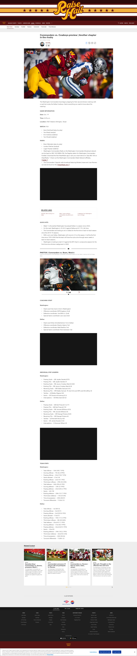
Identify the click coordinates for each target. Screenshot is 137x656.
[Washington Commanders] (68, 644)
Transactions (63, 629)
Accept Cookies (116, 652)
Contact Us (111, 615)
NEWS (23, 612)
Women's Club (111, 626)
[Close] (134, 652)
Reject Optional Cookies (105, 652)
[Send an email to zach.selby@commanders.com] (49, 45)
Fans (51, 624)
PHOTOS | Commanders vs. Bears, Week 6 (57, 253)
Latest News (23, 615)
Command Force (111, 622)
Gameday (23, 617)
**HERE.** (45, 160)
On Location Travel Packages (93, 633)
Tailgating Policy (77, 619)
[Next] (79, 292)
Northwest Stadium (77, 612)
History (63, 631)
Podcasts (37, 622)
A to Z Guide (77, 617)
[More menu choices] (51, 23)
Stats (63, 626)
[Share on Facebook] (86, 43)
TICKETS (93, 612)
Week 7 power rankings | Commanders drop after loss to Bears (66, 215)
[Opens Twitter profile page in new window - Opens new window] (46, 45)
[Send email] (92, 43)
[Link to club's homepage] (4, 23)
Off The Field (23, 619)
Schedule (63, 617)
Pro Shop (111, 629)
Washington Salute (111, 619)
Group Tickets (93, 624)
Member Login (94, 615)
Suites (94, 629)
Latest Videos (37, 615)
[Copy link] (95, 43)
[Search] (118, 23)
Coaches (63, 622)
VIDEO (37, 612)
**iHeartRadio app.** (63, 165)
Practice (50, 619)
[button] (68, 184)
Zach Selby (48, 42)
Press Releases (24, 622)
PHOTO (50, 612)
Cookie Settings (93, 652)
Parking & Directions (77, 615)
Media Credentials (111, 631)
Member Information (94, 631)
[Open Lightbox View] (68, 277)
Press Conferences (37, 619)
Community (23, 624)
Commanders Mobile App (111, 617)
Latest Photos (50, 615)
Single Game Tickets (94, 622)
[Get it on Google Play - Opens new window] (73, 639)
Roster (63, 615)
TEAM (63, 612)
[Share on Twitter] (89, 43)
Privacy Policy (50, 654)
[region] (68, 652)
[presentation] (112, 587)
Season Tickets (94, 617)
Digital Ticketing (94, 626)
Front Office (63, 624)
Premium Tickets (94, 619)
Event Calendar (63, 619)
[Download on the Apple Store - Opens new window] (63, 638)
